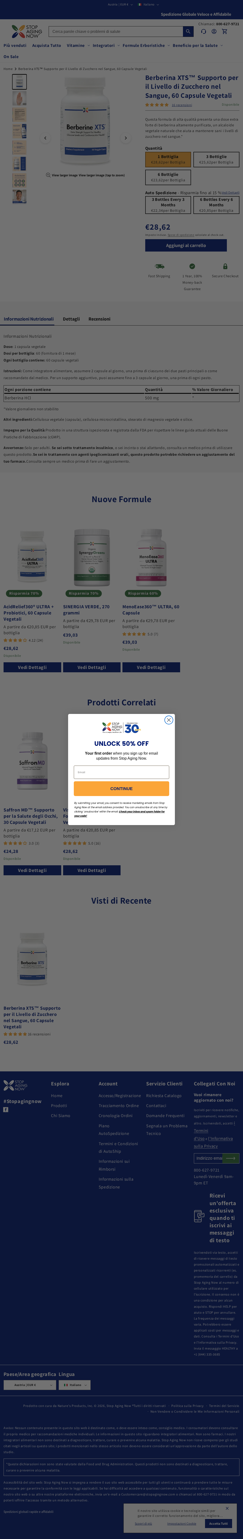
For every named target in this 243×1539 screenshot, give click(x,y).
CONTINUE (121, 788)
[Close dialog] (169, 720)
